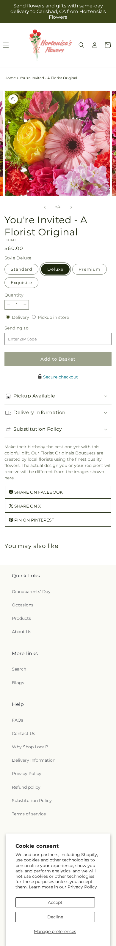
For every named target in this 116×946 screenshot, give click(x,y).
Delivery (21, 317)
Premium (90, 269)
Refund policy (26, 787)
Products (21, 618)
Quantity (13, 295)
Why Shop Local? (30, 746)
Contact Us (23, 733)
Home (10, 78)
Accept (55, 902)
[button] (81, 45)
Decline (55, 917)
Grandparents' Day (31, 591)
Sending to (25, 328)
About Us (21, 631)
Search (19, 669)
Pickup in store (53, 317)
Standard (21, 269)
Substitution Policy (32, 800)
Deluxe (55, 269)
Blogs (18, 682)
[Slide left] (44, 207)
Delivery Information (33, 760)
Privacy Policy (82, 887)
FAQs (17, 720)
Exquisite (21, 282)
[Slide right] (71, 207)
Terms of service (29, 814)
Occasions (22, 605)
